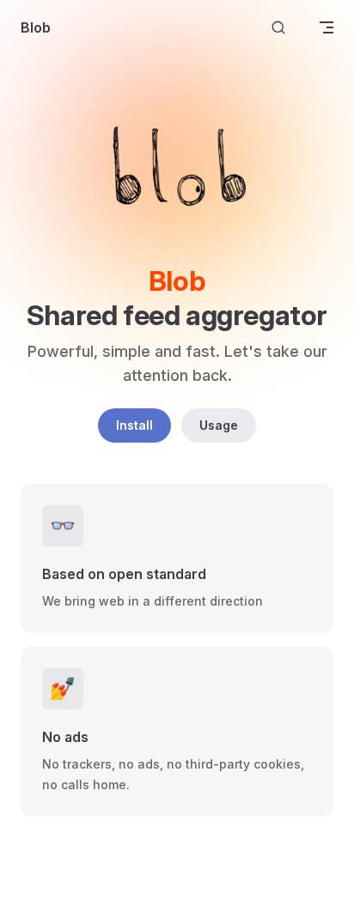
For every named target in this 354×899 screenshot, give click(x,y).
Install (134, 425)
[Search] (278, 27)
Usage (218, 425)
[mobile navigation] (326, 27)
